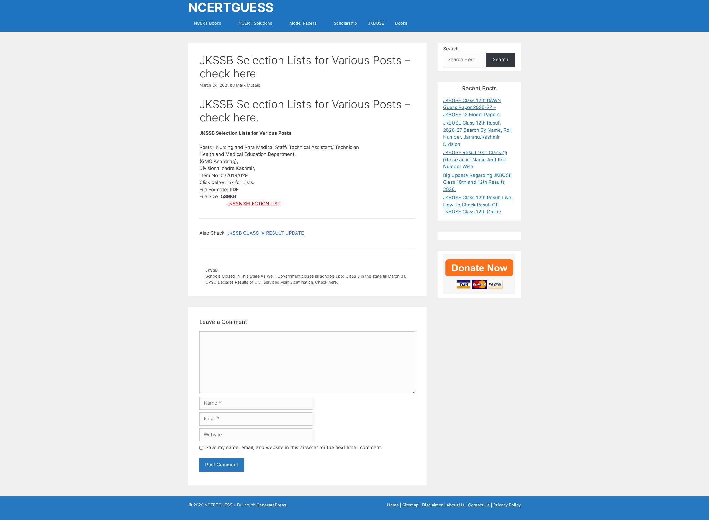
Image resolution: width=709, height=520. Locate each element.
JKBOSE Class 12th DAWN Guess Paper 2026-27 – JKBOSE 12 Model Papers (472, 107)
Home (393, 505)
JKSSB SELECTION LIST (254, 203)
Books (401, 23)
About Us (455, 505)
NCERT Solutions (255, 23)
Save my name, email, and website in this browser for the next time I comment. (293, 447)
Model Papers (303, 23)
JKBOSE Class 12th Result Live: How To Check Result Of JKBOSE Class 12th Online (478, 204)
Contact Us (479, 505)
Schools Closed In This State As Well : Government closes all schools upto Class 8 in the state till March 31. (305, 276)
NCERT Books (207, 23)
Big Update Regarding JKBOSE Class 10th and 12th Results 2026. (477, 182)
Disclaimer (432, 505)
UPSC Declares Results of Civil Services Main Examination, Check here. (271, 282)
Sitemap (410, 505)
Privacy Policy (507, 505)
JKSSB (211, 270)
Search (451, 48)
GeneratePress (271, 505)
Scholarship (345, 23)
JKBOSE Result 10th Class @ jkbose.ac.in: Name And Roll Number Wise (475, 159)
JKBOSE (376, 23)
